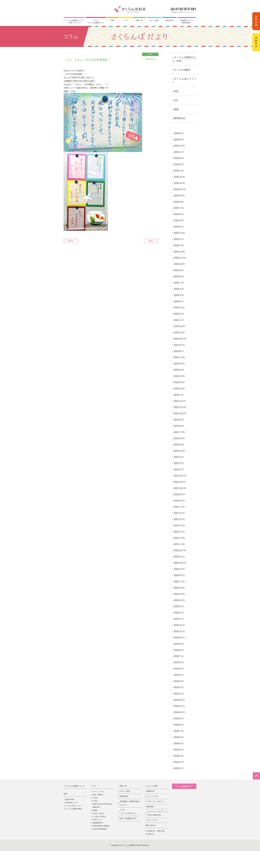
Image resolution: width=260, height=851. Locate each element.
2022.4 (177, 451)
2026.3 (177, 158)
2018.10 (178, 712)
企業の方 (150, 834)
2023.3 (177, 382)
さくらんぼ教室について (75, 786)
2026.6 (177, 139)
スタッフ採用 (152, 786)
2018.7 (177, 731)
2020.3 (177, 606)
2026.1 (177, 170)
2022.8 (177, 426)
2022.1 (177, 469)
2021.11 (178, 482)
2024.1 (177, 320)
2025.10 (178, 189)
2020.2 (177, 612)
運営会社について (72, 803)
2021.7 (177, 506)
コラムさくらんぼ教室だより (96, 21)
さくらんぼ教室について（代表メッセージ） (74, 21)
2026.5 (177, 146)
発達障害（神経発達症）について (130, 803)
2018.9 (177, 718)
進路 (176, 109)
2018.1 (177, 768)
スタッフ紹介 (154, 20)
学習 (176, 91)
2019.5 (177, 668)
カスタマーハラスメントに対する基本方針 (157, 813)
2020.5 (177, 594)
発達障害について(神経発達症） (186, 21)
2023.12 (178, 326)
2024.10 (178, 264)
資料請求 (256, 21)
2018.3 (177, 756)
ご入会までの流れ (99, 816)
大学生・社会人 (98, 813)
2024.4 (177, 301)
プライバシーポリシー (156, 801)
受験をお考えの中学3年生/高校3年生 (102, 805)
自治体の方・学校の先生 (156, 831)
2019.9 (177, 644)
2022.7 (177, 432)
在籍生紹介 (169, 20)
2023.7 (177, 357)
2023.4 (177, 376)
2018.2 (177, 762)
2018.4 (177, 749)
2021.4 (177, 525)
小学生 (95, 798)
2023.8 (177, 351)
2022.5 (177, 444)
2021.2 (177, 538)
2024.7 (177, 282)
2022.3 (177, 457)
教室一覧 (139, 20)
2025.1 (177, 245)
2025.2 (177, 239)
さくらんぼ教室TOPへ (184, 786)
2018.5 (177, 743)
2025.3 (177, 233)
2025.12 (178, 177)
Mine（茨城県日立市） (129, 818)
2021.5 (177, 519)
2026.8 (177, 133)
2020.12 (178, 550)
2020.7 (177, 581)
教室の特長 (70, 799)
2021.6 (177, 513)
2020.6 (177, 588)
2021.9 (177, 494)
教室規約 (150, 807)
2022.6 (177, 438)
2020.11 (178, 556)
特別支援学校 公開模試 (101, 826)
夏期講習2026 (98, 823)
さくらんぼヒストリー (74, 806)
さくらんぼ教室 (182, 70)
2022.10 (178, 413)
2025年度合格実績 (99, 829)
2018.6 (177, 737)
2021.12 (178, 475)
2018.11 (178, 706)
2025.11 (178, 183)
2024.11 (178, 257)
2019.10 (178, 637)
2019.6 (177, 662)
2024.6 (177, 289)
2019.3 (177, 681)
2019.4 (177, 675)
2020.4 (177, 600)
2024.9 (177, 270)
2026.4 (177, 152)
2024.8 (177, 276)
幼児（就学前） (98, 795)
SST (176, 100)
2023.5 (177, 370)
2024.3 (177, 307)
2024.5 (177, 295)
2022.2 (177, 463)
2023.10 (178, 338)
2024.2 (177, 314)
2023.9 (177, 345)
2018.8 (177, 724)
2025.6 (177, 214)
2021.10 (178, 488)
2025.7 (177, 208)
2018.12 (178, 700)
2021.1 (177, 544)
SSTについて (97, 820)
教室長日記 (179, 118)
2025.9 (177, 195)
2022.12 (178, 401)
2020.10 (178, 563)
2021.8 (177, 500)
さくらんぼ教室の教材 (74, 809)
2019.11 (178, 631)
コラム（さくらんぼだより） (128, 811)
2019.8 (177, 650)
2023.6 (177, 363)
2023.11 (178, 332)
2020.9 (177, 569)
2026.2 (177, 164)
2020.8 (177, 575)
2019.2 (177, 687)
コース (125, 20)
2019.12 (178, 625)
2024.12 (178, 251)
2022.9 (177, 419)
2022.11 (178, 407)
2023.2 (177, 388)
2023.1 (177, 395)
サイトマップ (152, 820)
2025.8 (177, 202)
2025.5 (177, 220)
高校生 (95, 810)
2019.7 (177, 656)
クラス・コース (98, 792)
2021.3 (177, 531)
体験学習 (256, 42)
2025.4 (177, 226)
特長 (112, 20)
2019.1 (177, 693)
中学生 (95, 801)
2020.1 (177, 619)
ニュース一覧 (152, 796)
